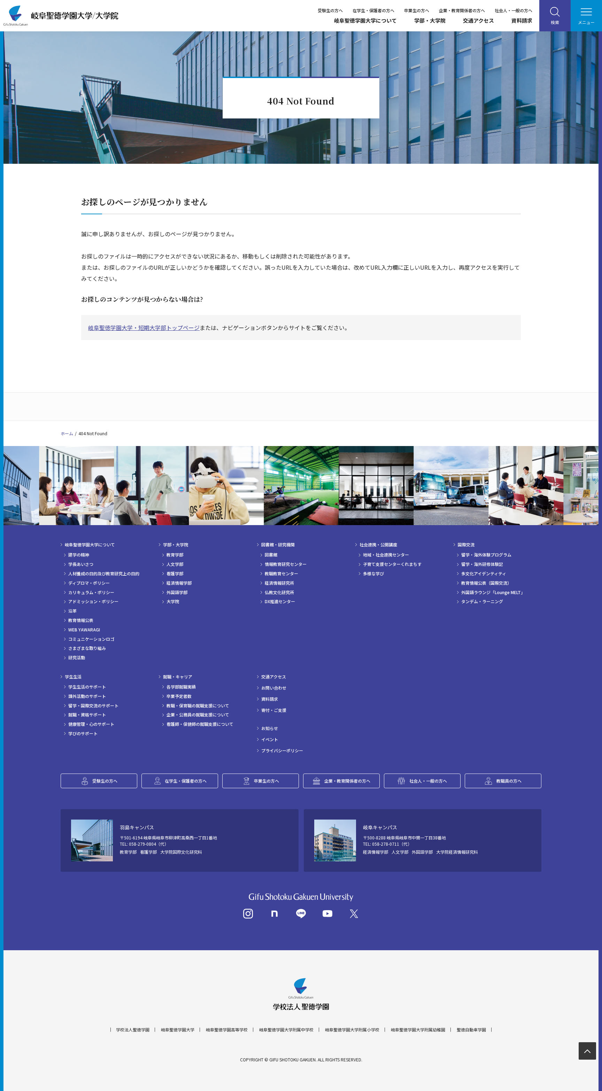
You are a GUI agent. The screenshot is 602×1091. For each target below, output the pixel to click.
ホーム (67, 433)
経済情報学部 (179, 583)
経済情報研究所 (279, 583)
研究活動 (76, 657)
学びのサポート (83, 733)
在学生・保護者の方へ (373, 10)
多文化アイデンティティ (483, 573)
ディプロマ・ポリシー (89, 583)
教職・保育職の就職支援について (198, 705)
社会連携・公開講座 (378, 545)
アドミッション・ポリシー (93, 601)
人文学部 (175, 564)
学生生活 (73, 677)
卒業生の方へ (416, 10)
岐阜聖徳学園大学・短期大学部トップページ (144, 327)
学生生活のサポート (87, 687)
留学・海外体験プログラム (486, 555)
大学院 (173, 601)
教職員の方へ (509, 781)
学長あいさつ (80, 564)
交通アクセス (478, 20)
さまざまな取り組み (87, 648)
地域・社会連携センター (386, 555)
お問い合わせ (273, 688)
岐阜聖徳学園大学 (177, 1030)
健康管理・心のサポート (91, 724)
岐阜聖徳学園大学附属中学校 (286, 1030)
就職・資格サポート (87, 714)
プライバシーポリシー (282, 750)
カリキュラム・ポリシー (91, 592)
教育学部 (175, 555)
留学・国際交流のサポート (93, 705)
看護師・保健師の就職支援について (200, 724)
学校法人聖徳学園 (132, 1030)
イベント (269, 739)
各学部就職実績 (181, 687)
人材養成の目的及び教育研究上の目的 (103, 573)
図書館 (271, 555)
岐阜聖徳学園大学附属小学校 (352, 1030)
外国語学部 (177, 592)
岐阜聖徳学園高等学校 (227, 1030)
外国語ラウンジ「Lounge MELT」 (493, 592)
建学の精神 (78, 555)
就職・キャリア (177, 677)
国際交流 (466, 545)
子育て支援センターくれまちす (392, 564)
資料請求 (521, 20)
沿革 (72, 611)
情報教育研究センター (286, 564)
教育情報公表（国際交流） (486, 583)
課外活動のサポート (87, 696)
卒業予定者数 (179, 696)
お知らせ (269, 728)
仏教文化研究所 (279, 592)
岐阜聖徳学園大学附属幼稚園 (418, 1030)
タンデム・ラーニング (482, 601)
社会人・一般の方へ (513, 10)
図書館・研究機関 (278, 545)
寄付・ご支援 (273, 710)
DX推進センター (280, 601)
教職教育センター (281, 573)
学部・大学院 (430, 20)
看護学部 (175, 573)
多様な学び (373, 573)
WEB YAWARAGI (84, 629)
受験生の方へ (330, 10)
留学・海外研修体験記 (482, 564)
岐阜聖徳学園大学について (365, 20)
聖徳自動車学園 (471, 1030)
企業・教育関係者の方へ (462, 10)
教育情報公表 (80, 620)
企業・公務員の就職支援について (198, 714)
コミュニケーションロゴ (91, 639)
